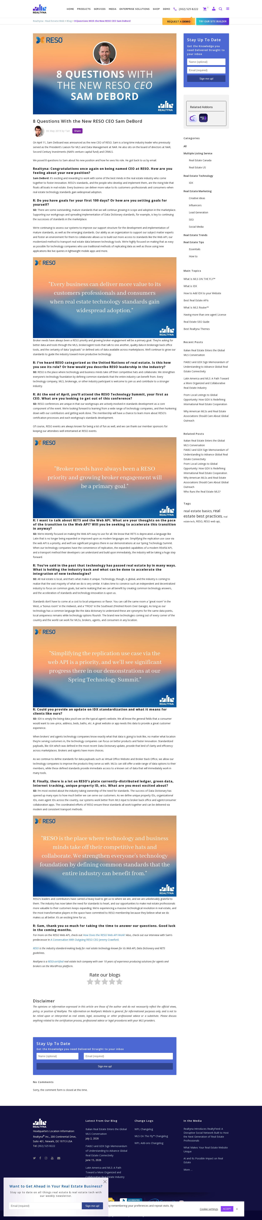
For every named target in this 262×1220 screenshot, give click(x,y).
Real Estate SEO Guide (196, 321)
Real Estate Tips (194, 242)
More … (188, 1169)
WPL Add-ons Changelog (149, 1143)
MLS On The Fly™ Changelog (151, 1136)
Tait (67, 131)
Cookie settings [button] (209, 1209)
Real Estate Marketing (198, 191)
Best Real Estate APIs (196, 300)
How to (193, 256)
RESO (199, 521)
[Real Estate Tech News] (58, 1158)
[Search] (220, 9)
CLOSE (105, 1182)
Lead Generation (198, 212)
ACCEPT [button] (227, 1208)
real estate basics (198, 511)
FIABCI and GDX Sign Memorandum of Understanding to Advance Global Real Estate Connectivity (206, 366)
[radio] (90, 982)
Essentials (194, 249)
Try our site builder (213, 21)
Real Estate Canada (200, 160)
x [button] (237, 1208)
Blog (69, 20)
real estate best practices (203, 513)
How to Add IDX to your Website (202, 293)
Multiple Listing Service (198, 153)
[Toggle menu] (227, 8)
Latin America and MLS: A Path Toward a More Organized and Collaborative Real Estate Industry (206, 383)
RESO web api (212, 521)
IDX (191, 182)
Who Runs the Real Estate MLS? (202, 491)
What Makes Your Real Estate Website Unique (206, 1149)
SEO (191, 219)
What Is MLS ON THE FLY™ (199, 279)
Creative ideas (197, 198)
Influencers (195, 205)
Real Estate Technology (198, 175)
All (185, 146)
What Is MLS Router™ (196, 307)
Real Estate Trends (195, 235)
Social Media (196, 226)
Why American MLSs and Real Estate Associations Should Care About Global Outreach (206, 416)
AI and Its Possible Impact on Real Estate (203, 1160)
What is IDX (190, 286)
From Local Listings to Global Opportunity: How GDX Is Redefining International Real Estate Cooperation (205, 399)
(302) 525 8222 (188, 9)
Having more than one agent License (205, 314)
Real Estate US (197, 167)
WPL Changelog (144, 1129)
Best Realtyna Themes (197, 329)
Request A (178, 21)
